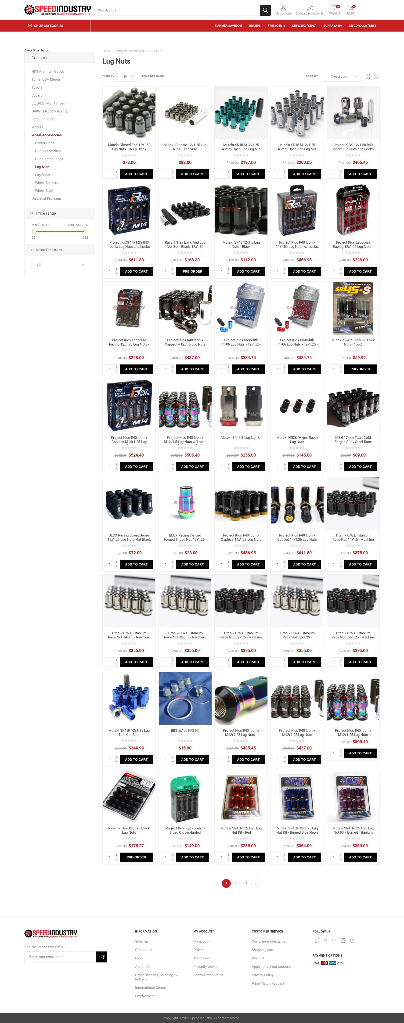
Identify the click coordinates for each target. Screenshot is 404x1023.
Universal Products (46, 199)
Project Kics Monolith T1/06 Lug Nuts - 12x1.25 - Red (297, 344)
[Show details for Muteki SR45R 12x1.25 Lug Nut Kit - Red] (241, 796)
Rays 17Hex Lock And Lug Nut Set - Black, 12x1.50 (185, 244)
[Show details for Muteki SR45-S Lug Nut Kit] (241, 405)
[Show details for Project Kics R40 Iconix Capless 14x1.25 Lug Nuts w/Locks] (241, 503)
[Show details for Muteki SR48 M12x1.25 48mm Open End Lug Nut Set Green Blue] (241, 112)
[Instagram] (343, 940)
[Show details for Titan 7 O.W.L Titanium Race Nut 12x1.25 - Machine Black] (353, 601)
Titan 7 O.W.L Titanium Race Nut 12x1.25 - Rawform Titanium (297, 637)
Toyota (37, 87)
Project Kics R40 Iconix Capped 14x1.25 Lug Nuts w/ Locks (297, 539)
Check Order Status (37, 50)
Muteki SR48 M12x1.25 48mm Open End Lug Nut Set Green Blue (241, 149)
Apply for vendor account (271, 967)
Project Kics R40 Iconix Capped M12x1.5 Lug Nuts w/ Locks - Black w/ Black (185, 344)
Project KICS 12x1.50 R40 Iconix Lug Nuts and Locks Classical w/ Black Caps (353, 149)
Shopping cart (262, 950)
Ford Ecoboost (43, 119)
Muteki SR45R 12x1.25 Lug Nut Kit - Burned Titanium (353, 830)
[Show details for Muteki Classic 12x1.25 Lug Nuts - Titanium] (185, 112)
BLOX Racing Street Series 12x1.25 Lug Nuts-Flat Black (129, 537)
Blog (138, 958)
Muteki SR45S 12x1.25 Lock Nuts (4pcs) (353, 342)
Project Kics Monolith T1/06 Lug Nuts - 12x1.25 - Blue (241, 344)
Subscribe (101, 956)
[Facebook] (326, 940)
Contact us (143, 950)
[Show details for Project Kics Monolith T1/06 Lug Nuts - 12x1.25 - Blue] (241, 308)
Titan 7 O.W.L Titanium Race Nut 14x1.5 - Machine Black (353, 539)
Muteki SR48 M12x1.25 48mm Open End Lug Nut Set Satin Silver (297, 149)
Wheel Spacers (46, 183)
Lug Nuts (42, 167)
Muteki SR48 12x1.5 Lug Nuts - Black (241, 244)
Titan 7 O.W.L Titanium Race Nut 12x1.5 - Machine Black (241, 637)
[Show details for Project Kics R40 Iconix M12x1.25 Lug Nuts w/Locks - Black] (297, 698)
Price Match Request (268, 983)
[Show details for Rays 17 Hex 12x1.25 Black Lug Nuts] (129, 796)
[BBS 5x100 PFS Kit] (185, 698)
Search (265, 10)
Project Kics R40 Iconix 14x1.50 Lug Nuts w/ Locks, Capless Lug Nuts (297, 246)
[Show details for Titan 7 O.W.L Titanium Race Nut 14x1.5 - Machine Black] (353, 503)
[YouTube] (335, 940)
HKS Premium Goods (48, 71)
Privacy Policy (263, 975)
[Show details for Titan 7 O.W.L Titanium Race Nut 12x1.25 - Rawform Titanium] (297, 601)
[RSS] (352, 940)
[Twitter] (317, 940)
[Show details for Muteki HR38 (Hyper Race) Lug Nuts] (297, 405)
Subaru (37, 95)
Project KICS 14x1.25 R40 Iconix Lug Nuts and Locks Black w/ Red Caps (129, 246)
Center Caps (44, 143)
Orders (198, 950)
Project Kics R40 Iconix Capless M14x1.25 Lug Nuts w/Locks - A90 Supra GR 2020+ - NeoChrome (129, 444)
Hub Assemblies (48, 151)
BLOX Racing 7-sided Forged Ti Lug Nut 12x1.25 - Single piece (185, 539)
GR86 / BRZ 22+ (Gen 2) (50, 111)
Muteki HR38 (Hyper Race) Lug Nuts (297, 440)
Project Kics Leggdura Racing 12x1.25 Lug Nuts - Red (353, 246)
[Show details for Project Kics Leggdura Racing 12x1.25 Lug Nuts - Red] (353, 210)
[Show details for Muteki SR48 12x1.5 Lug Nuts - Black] (241, 210)
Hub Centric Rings (49, 159)
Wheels (37, 127)
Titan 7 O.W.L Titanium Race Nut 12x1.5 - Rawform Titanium (185, 637)
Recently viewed (205, 967)
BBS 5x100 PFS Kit (185, 730)
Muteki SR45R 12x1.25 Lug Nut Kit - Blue (129, 732)
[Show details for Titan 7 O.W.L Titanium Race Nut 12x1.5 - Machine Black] (241, 601)
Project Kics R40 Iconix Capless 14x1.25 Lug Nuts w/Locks (241, 539)
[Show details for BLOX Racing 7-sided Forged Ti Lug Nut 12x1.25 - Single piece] (185, 503)
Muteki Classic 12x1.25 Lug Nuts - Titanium (185, 147)
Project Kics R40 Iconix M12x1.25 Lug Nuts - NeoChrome (241, 734)
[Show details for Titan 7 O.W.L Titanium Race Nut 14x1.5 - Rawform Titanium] (129, 601)
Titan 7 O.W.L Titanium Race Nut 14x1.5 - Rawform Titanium (129, 637)
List (376, 76)
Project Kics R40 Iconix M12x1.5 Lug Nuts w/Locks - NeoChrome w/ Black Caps (185, 444)
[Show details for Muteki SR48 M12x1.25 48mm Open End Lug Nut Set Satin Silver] (297, 112)
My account (283, 13)
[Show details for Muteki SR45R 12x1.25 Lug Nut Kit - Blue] (129, 698)
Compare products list (310, 13)
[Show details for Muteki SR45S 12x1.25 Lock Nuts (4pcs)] (353, 308)
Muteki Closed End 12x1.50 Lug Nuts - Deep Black (129, 147)
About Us (142, 967)
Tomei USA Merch (46, 79)
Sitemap (141, 941)
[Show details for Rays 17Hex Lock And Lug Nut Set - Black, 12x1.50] (185, 210)
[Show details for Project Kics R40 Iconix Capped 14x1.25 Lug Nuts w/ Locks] (297, 503)
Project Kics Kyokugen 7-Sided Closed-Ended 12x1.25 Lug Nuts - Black (185, 832)
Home (106, 51)
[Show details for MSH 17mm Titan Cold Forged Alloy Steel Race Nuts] (353, 405)
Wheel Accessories (47, 135)
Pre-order (192, 271)
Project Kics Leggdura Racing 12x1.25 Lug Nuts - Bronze (129, 344)
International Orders (150, 988)
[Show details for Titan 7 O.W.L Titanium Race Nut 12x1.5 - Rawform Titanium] (185, 601)
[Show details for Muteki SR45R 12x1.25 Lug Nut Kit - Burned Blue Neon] (297, 796)
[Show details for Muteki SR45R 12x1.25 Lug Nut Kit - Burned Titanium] (353, 796)
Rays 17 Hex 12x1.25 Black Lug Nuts (129, 830)
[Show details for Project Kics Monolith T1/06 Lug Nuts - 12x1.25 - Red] (297, 308)
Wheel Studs (44, 191)
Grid (367, 76)
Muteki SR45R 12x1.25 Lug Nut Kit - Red (241, 830)
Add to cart (136, 174)
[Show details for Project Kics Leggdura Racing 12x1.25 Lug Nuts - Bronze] (129, 308)
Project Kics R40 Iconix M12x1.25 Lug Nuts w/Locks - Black (297, 734)
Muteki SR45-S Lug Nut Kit (241, 438)
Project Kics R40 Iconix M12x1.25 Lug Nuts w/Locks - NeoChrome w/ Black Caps (353, 736)
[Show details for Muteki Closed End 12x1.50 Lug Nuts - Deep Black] (129, 112)
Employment (145, 996)
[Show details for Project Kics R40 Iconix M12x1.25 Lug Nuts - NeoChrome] (241, 698)
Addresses (201, 958)
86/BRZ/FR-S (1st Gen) (49, 103)
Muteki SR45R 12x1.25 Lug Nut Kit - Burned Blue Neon (297, 830)
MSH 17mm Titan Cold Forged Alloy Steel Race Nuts (353, 442)
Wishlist (258, 958)
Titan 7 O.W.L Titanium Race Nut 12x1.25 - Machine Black (353, 637)
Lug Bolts (42, 175)
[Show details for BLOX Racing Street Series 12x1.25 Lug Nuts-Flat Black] (129, 503)
